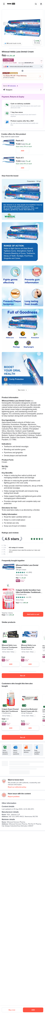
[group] (22, 28)
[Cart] (40, 4)
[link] (11, 4)
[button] (37, 42)
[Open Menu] (4, 4)
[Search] (35, 4)
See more (21, 390)
